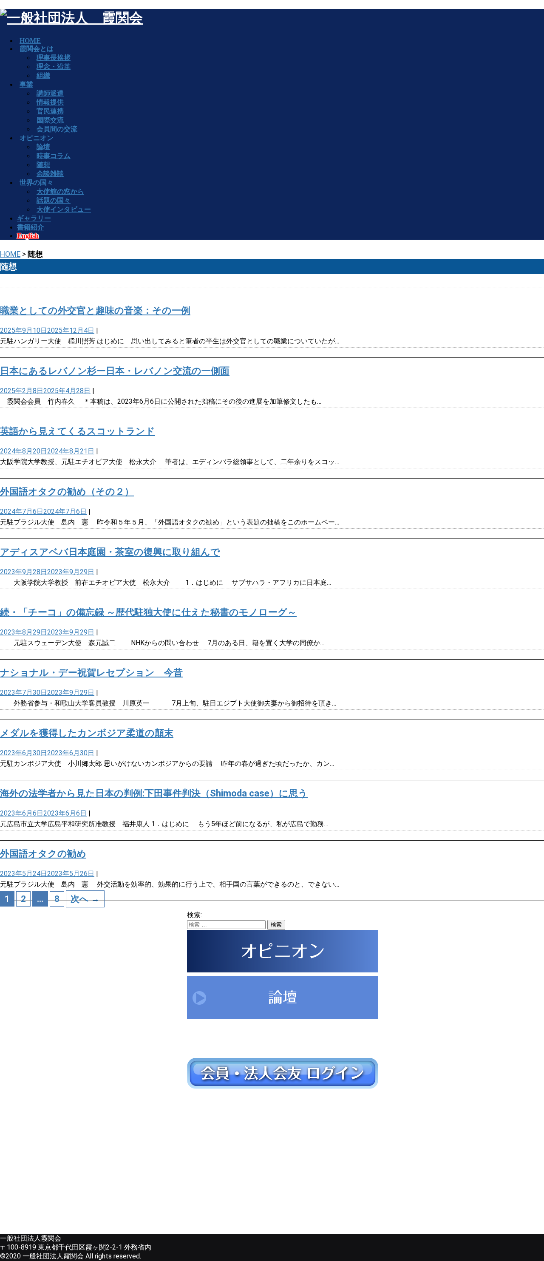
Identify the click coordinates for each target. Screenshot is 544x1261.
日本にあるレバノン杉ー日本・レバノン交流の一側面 (115, 371)
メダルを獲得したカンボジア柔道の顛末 (86, 733)
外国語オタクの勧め (43, 853)
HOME (10, 254)
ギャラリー (34, 218)
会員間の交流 (57, 129)
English (28, 235)
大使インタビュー (64, 209)
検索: (194, 915)
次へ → (85, 899)
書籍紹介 (30, 227)
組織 (43, 75)
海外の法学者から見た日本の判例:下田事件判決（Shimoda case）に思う (154, 793)
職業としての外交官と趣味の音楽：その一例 (95, 310)
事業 (26, 84)
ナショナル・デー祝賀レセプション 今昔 (91, 672)
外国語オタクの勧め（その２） (67, 491)
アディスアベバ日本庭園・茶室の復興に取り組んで (110, 552)
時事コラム (54, 155)
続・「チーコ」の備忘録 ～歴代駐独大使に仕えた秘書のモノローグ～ (148, 612)
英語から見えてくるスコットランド (77, 431)
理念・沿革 (54, 66)
